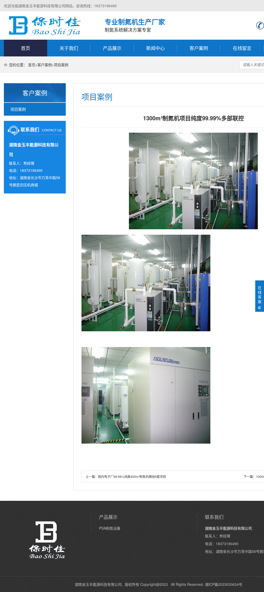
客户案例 (198, 48)
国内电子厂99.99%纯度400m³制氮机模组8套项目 (132, 476)
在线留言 (242, 48)
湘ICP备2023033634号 (223, 584)
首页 (25, 48)
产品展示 (112, 48)
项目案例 (61, 64)
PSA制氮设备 (109, 528)
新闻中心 (155, 48)
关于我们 (69, 48)
